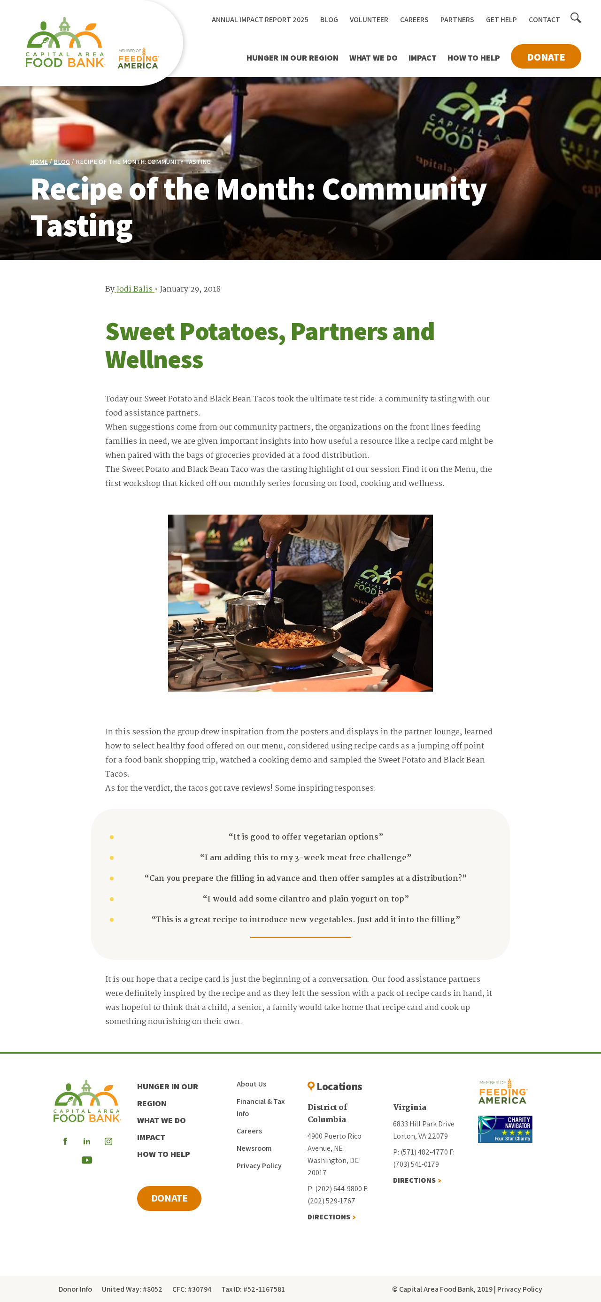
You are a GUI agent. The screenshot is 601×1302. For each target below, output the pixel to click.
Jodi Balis (134, 289)
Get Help (501, 19)
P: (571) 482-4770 (420, 1152)
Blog (329, 19)
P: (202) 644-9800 (335, 1189)
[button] (575, 18)
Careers (414, 19)
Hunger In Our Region (293, 57)
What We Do (373, 57)
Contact (544, 19)
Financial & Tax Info (261, 1107)
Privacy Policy (259, 1166)
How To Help (473, 57)
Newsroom (254, 1148)
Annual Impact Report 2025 (260, 19)
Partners (457, 19)
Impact (422, 57)
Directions (329, 1217)
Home (39, 161)
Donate (546, 56)
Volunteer (369, 19)
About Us (251, 1084)
